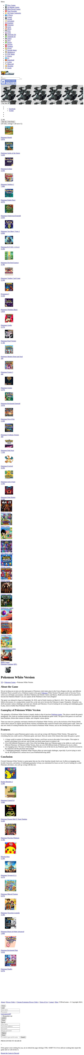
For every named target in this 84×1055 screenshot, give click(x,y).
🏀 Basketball (9, 60)
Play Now (4, 103)
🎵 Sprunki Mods (11, 50)
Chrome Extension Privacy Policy (28, 1002)
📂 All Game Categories (13, 13)
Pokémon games (56, 714)
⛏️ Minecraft (9, 64)
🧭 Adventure (9, 21)
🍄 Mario (8, 29)
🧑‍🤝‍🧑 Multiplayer (10, 52)
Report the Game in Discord (10, 1053)
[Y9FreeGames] (7, 74)
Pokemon (4, 664)
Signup (4, 1033)
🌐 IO (7, 58)
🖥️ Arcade (8, 19)
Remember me (7, 1016)
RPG (15, 664)
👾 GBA (8, 33)
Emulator (10, 664)
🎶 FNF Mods (10, 54)
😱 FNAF (8, 48)
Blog (56, 1002)
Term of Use (44, 1002)
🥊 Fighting (9, 46)
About (3, 1002)
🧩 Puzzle (8, 42)
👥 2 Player (9, 15)
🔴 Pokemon (9, 25)
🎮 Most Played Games (12, 9)
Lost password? (6, 1014)
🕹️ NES (8, 40)
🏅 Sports (8, 68)
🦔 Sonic (8, 27)
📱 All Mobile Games (12, 7)
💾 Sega (8, 31)
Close (3, 1006)
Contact (51, 1002)
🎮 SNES (8, 38)
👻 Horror (8, 56)
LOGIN (4, 1018)
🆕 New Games (10, 5)
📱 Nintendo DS (10, 35)
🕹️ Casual (8, 17)
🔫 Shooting (9, 66)
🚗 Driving (8, 44)
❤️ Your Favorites (11, 11)
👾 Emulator (9, 23)
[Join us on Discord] (8, 84)
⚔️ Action (8, 62)
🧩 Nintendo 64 (10, 36)
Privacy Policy (10, 1002)
